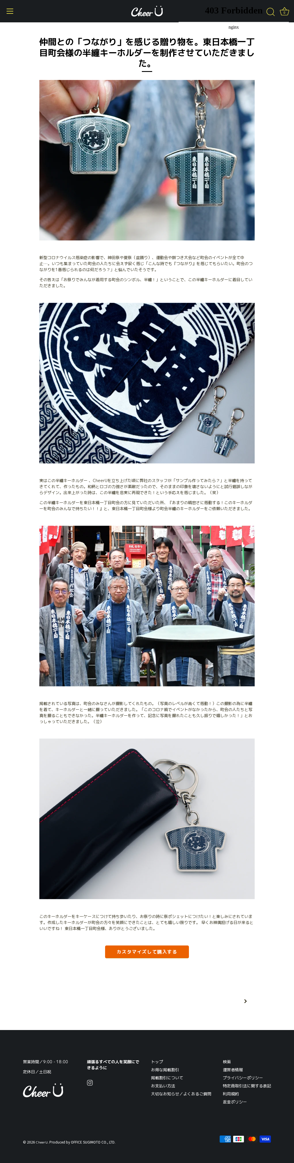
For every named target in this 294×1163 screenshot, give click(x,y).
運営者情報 (233, 1069)
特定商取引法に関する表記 (247, 1085)
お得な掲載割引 (165, 1069)
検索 (227, 1061)
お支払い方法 (163, 1085)
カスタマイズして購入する (147, 952)
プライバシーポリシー (243, 1077)
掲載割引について (167, 1077)
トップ (157, 1061)
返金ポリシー (235, 1102)
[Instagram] (90, 1082)
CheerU (42, 1142)
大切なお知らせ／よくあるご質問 (181, 1094)
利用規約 (231, 1094)
